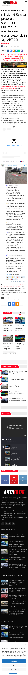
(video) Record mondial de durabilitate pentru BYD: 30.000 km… (17, 400)
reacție (19, 297)
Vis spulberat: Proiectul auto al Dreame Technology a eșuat (17, 392)
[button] (25, 644)
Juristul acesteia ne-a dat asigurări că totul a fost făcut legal (13, 87)
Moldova (4, 43)
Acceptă (14, 661)
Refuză (14, 665)
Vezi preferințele (14, 669)
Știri (8, 43)
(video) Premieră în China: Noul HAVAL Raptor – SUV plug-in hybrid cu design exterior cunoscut (17, 583)
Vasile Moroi (16, 299)
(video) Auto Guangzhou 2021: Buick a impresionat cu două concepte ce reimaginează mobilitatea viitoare (17, 612)
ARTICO (6, 297)
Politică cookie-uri (13, 673)
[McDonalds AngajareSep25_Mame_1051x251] (14, 65)
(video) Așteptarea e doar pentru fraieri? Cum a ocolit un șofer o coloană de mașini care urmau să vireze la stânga (18, 552)
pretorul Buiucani (12, 297)
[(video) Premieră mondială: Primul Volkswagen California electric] (8, 320)
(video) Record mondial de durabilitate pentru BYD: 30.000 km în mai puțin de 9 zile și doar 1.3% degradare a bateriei (17, 566)
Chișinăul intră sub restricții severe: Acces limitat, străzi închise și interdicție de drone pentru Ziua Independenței (16, 544)
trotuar (11, 299)
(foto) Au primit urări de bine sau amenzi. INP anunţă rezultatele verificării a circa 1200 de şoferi (17, 590)
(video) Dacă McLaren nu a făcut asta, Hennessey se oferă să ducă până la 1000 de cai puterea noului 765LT (18, 604)
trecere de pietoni (5, 299)
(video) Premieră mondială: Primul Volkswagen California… (18, 372)
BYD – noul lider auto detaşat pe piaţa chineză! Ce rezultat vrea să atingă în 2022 (17, 596)
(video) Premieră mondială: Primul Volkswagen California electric (18, 535)
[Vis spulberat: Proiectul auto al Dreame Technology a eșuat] (20, 338)
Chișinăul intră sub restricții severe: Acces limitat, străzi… (16, 378)
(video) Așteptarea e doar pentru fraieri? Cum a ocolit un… (18, 385)
